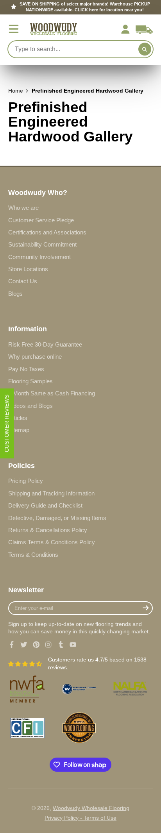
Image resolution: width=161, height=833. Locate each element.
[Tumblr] (60, 644)
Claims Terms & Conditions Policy (51, 542)
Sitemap (18, 430)
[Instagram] (48, 644)
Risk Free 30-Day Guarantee (45, 344)
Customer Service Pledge (41, 220)
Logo (53, 29)
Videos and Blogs (30, 405)
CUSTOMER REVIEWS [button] (7, 423)
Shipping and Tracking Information (51, 493)
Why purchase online (35, 356)
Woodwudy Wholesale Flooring (91, 808)
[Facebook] (11, 644)
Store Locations (28, 269)
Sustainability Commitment (42, 244)
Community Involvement (39, 257)
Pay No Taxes (26, 369)
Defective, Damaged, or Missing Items (57, 518)
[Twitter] (23, 644)
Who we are (23, 207)
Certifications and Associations (47, 232)
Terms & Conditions (33, 554)
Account (125, 29)
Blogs (15, 293)
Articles (17, 418)
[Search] (145, 49)
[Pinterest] (36, 644)
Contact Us (22, 281)
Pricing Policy (25, 480)
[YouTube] (73, 644)
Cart (144, 29)
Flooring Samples (30, 381)
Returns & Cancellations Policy (47, 530)
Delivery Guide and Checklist (45, 505)
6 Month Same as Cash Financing (51, 393)
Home (15, 91)
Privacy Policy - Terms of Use (80, 818)
